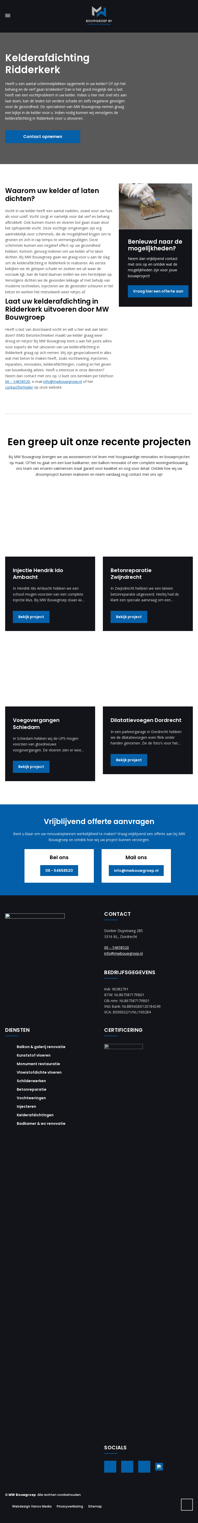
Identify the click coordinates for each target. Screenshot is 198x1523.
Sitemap (95, 1506)
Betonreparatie (31, 1089)
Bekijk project (31, 616)
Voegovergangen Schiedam (36, 723)
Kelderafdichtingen (35, 1115)
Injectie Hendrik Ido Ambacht (38, 574)
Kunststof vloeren (34, 1055)
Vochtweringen (31, 1098)
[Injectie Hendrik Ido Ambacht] (50, 523)
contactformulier (19, 387)
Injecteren (26, 1106)
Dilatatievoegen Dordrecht (146, 720)
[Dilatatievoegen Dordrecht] (148, 672)
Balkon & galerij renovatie (41, 1046)
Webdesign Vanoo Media (32, 1506)
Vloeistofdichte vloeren (39, 1072)
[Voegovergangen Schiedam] (50, 672)
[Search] (189, 15)
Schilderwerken (31, 1080)
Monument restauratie (38, 1063)
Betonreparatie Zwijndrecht (131, 574)
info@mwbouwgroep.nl (62, 381)
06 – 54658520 (17, 381)
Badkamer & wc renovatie (41, 1123)
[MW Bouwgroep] (99, 15)
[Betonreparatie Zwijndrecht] (148, 523)
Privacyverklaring (70, 1506)
